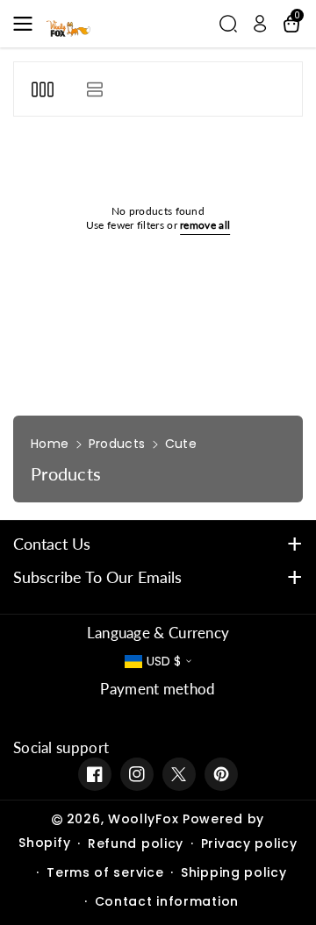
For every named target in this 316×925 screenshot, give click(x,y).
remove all (205, 224)
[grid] (42, 89)
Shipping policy (234, 872)
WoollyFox (143, 819)
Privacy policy (249, 843)
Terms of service (105, 872)
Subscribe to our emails (97, 577)
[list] (94, 89)
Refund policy (135, 843)
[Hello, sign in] (260, 24)
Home (49, 443)
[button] (28, 24)
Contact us (51, 543)
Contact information (167, 901)
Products (117, 443)
